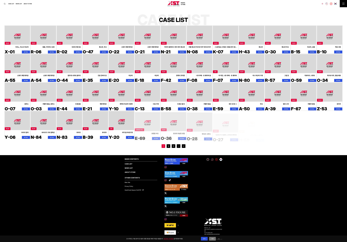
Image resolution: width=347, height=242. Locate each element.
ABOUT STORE (28, 3)
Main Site (127, 182)
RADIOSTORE (183, 3)
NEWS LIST (19, 3)
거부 (212, 238)
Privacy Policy (129, 186)
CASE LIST (11, 3)
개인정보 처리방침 (168, 238)
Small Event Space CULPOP (133, 190)
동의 (204, 238)
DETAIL (26, 52)
